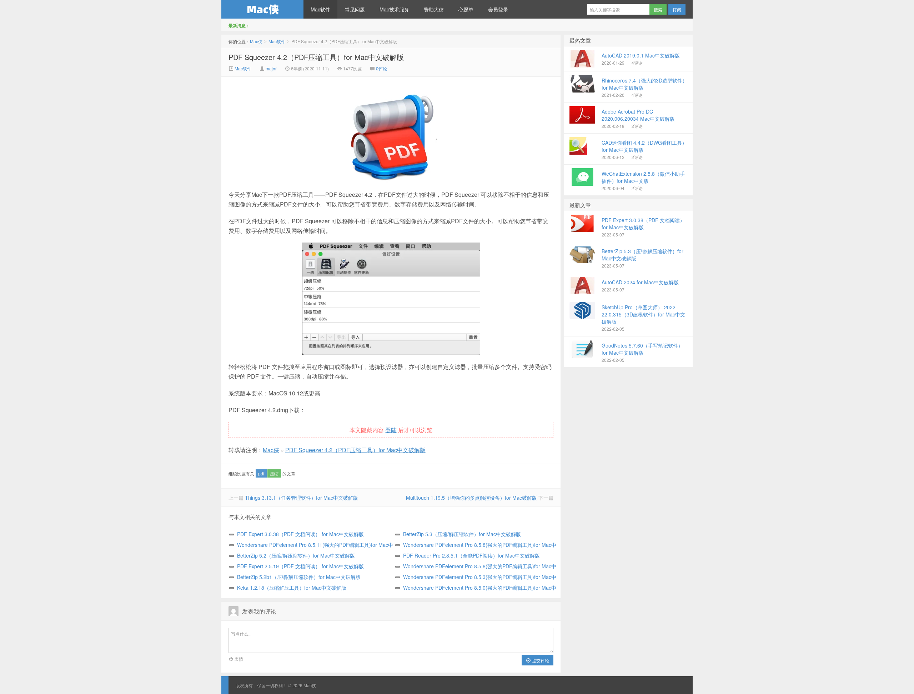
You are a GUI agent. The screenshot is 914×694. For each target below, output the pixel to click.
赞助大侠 (434, 9)
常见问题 (355, 9)
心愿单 (465, 9)
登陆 (391, 430)
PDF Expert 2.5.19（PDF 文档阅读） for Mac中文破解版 (300, 566)
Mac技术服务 (394, 9)
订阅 (677, 9)
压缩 (274, 473)
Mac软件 (320, 9)
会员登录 (498, 9)
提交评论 (540, 660)
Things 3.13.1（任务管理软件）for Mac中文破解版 (301, 497)
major (271, 68)
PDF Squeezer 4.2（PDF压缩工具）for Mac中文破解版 (316, 57)
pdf (261, 473)
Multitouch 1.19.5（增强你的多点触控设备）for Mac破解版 (471, 497)
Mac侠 (262, 9)
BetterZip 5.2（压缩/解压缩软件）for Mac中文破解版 (296, 555)
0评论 (381, 68)
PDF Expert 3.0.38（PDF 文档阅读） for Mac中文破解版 (300, 534)
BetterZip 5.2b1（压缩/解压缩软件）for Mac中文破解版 (299, 576)
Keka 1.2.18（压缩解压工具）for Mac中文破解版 (291, 587)
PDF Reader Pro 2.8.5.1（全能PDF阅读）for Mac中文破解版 (471, 555)
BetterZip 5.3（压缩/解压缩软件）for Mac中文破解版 (462, 534)
